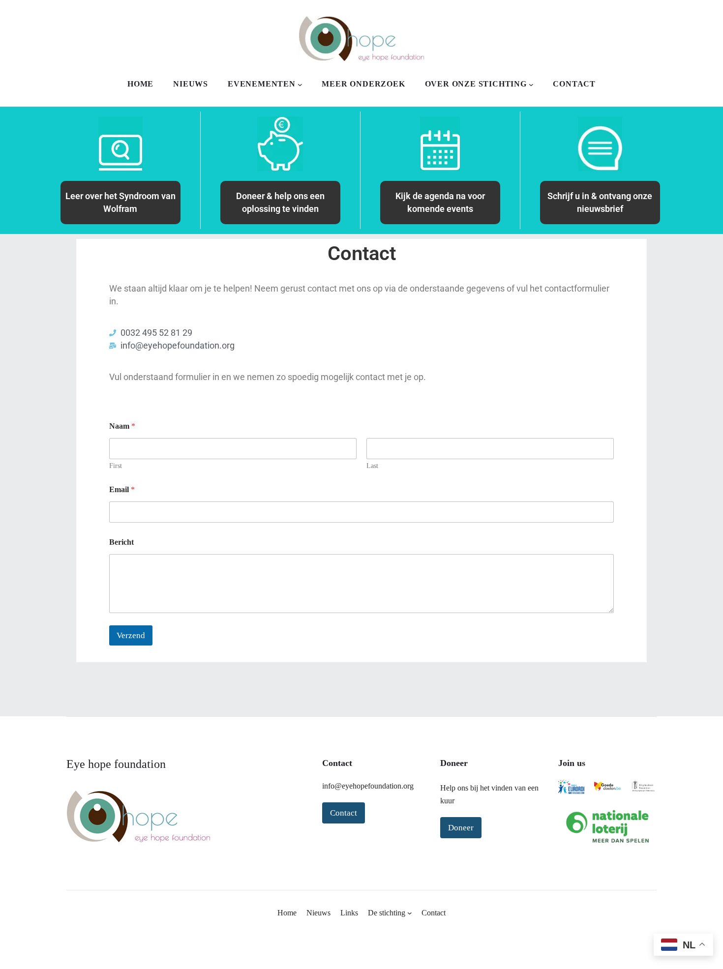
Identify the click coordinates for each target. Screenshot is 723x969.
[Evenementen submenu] (300, 84)
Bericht (121, 542)
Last (372, 466)
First (115, 466)
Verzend (131, 635)
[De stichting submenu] (409, 912)
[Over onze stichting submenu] (531, 84)
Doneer (461, 827)
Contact (343, 813)
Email (122, 489)
